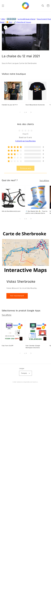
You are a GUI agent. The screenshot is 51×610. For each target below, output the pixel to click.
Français (24, 373)
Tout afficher (44, 180)
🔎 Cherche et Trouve (22, 22)
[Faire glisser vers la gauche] (20, 112)
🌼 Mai (9, 22)
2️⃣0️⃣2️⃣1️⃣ (11, 19)
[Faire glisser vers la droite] (30, 112)
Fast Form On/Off (7, 346)
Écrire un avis (25, 168)
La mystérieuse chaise (26, 19)
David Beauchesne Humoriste (35, 105)
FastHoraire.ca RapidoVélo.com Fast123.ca (27, 382)
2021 (3, 19)
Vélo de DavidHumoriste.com (11, 211)
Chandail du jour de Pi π (9, 105)
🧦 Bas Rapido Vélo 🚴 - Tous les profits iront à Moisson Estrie (36, 212)
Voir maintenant (17, 296)
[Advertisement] (25, 498)
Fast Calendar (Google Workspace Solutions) (33, 347)
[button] (3, 5)
